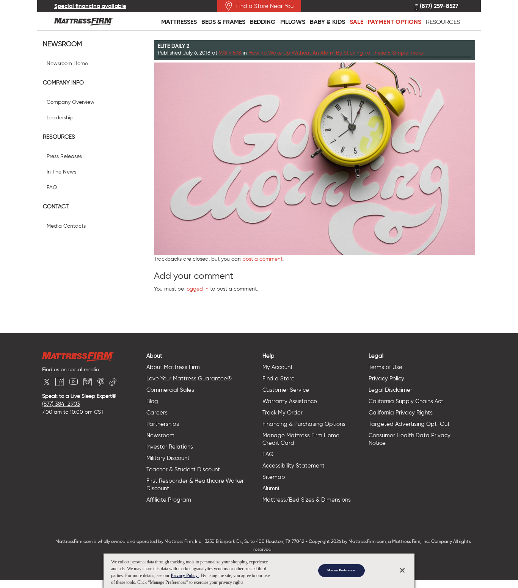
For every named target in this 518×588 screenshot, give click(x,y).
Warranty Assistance (289, 401)
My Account (277, 367)
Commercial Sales (170, 389)
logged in (197, 289)
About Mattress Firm (173, 367)
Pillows (292, 22)
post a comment (262, 259)
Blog (152, 401)
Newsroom (62, 44)
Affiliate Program (168, 499)
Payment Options (394, 22)
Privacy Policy (386, 378)
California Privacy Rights (401, 412)
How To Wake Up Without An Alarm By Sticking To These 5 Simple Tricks (335, 53)
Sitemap (273, 477)
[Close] (402, 570)
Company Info (63, 82)
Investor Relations (169, 446)
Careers (157, 412)
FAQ (52, 187)
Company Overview (70, 102)
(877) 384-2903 (61, 403)
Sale (356, 22)
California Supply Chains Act (406, 401)
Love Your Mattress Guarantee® (189, 378)
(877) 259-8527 (438, 6)
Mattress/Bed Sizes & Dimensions (306, 499)
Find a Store (278, 378)
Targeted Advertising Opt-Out (409, 424)
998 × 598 (230, 53)
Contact (56, 206)
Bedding (263, 22)
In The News (61, 172)
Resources (443, 21)
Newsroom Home (67, 63)
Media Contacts (66, 226)
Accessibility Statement (293, 465)
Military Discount (168, 458)
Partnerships (162, 424)
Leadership (60, 117)
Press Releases (64, 156)
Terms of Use (385, 367)
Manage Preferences (341, 570)
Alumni (270, 488)
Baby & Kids (327, 22)
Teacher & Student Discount (183, 469)
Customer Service (285, 389)
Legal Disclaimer (390, 389)
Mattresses (179, 22)
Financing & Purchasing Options (303, 424)
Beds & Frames (223, 22)
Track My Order (282, 412)
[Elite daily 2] (315, 158)
